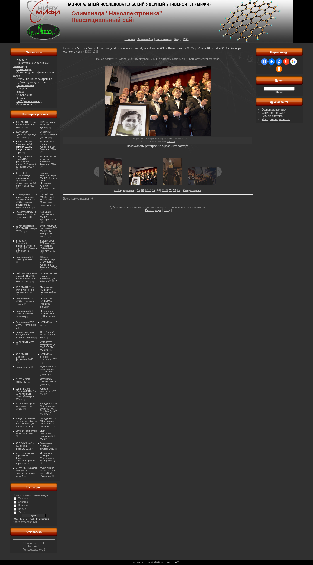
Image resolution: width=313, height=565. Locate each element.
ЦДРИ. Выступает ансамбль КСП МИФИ (48, 435)
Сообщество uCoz (273, 112)
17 (146, 190)
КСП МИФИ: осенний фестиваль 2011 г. (48, 358)
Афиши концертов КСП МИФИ (48, 391)
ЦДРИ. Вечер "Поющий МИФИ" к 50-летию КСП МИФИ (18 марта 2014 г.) (26, 394)
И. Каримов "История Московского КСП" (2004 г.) (47, 457)
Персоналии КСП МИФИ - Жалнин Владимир (25, 314)
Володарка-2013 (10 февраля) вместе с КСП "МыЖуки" (48, 422)
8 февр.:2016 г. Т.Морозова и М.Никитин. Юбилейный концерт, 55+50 (48, 245)
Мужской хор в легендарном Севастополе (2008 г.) (48, 370)
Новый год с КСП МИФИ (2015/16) (25, 258)
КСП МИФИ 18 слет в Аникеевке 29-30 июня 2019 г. (48, 145)
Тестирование (25, 85)
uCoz (178, 562)
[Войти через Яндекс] (286, 61)
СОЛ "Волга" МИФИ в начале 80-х (48, 335)
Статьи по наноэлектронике (34, 79)
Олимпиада (23, 69)
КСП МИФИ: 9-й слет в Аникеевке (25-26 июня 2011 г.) (48, 277)
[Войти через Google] (293, 61)
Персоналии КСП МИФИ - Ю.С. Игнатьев (48, 313)
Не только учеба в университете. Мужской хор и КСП (130, 48)
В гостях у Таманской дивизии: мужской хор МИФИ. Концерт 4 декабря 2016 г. (26, 245)
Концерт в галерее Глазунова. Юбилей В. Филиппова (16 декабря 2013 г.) (26, 422)
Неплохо (23, 505)
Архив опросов (39, 518)
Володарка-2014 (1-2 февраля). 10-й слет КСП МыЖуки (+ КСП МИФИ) (48, 408)
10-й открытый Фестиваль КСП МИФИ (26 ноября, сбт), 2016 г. (48, 231)
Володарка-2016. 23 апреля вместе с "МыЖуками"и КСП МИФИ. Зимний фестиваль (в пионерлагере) (26, 201)
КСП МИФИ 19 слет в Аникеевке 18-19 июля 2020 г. (26, 125)
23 (170, 190)
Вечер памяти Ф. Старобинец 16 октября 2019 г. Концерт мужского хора (25, 147)
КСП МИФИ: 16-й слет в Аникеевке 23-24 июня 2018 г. (48, 160)
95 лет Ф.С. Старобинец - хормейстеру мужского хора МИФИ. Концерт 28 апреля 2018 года (26, 179)
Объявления (24, 94)
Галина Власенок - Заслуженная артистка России (25, 335)
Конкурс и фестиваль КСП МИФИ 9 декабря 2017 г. (48, 216)
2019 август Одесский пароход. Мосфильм (26, 135)
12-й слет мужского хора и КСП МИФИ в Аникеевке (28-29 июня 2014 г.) (26, 277)
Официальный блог (274, 109)
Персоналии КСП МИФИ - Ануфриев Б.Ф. (26, 325)
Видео (20, 91)
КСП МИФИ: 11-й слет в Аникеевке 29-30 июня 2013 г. (25, 290)
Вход (177, 39)
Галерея (21, 88)
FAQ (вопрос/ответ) (28, 101)
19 (153, 190)
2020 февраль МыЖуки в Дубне (47, 125)
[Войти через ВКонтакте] (271, 61)
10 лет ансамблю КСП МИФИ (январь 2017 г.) (26, 228)
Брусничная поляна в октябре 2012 (47, 446)
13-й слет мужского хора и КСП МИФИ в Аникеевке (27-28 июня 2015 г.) (48, 262)
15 (138, 190)
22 (166, 190)
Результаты (20, 518)
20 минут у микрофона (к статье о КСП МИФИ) (47, 346)
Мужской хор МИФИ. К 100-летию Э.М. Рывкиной (47, 472)
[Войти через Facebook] (279, 61)
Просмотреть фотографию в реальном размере (157, 146)
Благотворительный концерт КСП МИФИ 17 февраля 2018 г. (26, 214)
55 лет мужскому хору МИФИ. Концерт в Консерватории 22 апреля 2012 (25, 458)
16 (142, 190)
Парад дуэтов (23, 367)
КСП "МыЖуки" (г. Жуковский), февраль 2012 (25, 446)
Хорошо (23, 501)
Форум (20, 98)
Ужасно (22, 512)
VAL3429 (171, 142)
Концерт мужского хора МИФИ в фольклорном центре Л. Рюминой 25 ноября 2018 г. (26, 161)
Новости (21, 59)
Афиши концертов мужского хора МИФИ (25, 406)
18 (149, 190)
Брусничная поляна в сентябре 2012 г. (26, 432)
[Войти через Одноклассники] (279, 69)
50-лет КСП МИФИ (26, 342)
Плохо (22, 508)
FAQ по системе (272, 116)
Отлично (23, 498)
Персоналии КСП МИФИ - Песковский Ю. (48, 290)
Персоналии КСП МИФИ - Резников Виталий (47, 302)
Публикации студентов (31, 82)
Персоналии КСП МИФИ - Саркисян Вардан (25, 301)
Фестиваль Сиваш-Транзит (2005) (48, 382)
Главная (130, 39)
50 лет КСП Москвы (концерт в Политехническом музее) (26, 472)
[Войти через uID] (264, 61)
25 (178, 190)
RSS (186, 39)
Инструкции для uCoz (276, 119)
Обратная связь (26, 104)
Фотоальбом (145, 39)
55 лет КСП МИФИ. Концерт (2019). (48, 135)
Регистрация (164, 39)
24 (174, 190)
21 (163, 190)
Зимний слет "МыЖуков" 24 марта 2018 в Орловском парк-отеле (48, 199)
